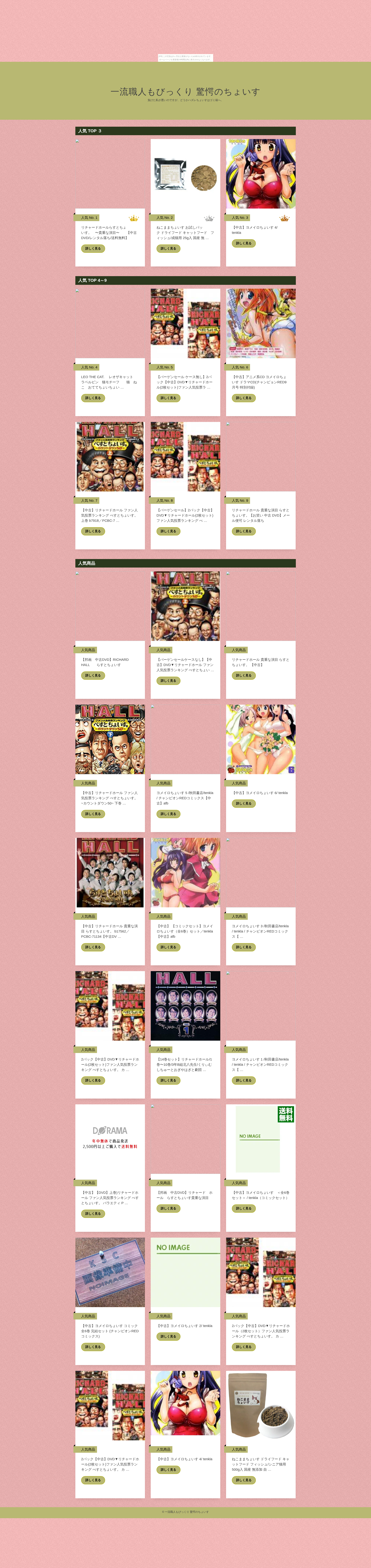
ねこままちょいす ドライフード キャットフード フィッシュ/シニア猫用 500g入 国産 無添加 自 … (260, 1464)
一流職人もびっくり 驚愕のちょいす (186, 92)
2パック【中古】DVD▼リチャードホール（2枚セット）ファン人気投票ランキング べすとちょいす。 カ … (261, 1331)
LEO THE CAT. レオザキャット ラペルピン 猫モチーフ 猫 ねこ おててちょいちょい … (109, 382)
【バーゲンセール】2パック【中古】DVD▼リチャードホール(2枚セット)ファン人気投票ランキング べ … (185, 515)
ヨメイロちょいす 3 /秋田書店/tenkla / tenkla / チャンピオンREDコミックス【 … (260, 931)
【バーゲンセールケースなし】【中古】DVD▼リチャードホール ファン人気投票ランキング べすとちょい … (185, 665)
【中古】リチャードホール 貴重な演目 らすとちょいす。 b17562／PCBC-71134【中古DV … (109, 931)
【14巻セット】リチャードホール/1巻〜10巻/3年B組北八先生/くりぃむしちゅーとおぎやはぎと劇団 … (184, 1064)
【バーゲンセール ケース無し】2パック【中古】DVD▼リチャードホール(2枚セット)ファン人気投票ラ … (185, 382)
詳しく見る (93, 248)
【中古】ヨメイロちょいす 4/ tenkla (184, 1459)
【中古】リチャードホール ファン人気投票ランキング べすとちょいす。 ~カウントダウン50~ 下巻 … (109, 798)
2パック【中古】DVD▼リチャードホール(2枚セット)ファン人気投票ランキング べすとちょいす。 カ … (110, 1064)
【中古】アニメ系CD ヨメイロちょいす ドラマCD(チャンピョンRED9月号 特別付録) (259, 382)
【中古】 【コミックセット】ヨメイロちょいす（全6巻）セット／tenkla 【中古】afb (185, 931)
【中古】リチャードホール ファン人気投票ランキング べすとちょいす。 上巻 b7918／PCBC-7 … (109, 515)
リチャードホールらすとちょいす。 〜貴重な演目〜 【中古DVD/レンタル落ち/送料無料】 (109, 233)
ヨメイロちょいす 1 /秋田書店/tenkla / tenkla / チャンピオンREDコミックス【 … (260, 1064)
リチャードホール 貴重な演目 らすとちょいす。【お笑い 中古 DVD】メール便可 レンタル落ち (261, 515)
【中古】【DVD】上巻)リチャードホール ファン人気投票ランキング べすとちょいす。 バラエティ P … (110, 1198)
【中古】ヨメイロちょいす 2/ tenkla (184, 1326)
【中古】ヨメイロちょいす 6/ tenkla (260, 793)
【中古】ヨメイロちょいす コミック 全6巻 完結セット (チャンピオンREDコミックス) (110, 1331)
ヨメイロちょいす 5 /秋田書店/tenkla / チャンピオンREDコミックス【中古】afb (185, 798)
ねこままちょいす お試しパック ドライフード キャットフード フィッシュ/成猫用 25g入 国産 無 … (185, 233)
